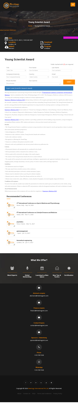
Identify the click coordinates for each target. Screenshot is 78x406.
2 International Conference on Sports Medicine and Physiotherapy (38, 203)
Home (30, 26)
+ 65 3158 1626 (39, 355)
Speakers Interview (70, 38)
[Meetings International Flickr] (51, 382)
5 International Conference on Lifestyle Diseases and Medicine (37, 212)
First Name (32, 67)
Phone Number (11, 81)
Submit (69, 82)
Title (7, 67)
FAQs (33, 393)
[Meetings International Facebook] (26, 382)
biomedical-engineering (24, 240)
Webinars (13, 30)
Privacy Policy (57, 393)
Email (53, 74)
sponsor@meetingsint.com (39, 340)
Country (31, 74)
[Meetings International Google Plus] (36, 382)
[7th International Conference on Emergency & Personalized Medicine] (11, 5)
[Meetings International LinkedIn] (41, 382)
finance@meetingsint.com (39, 311)
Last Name (55, 67)
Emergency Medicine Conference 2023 (15, 100)
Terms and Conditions (44, 393)
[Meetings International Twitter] (31, 382)
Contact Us (26, 393)
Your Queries (33, 81)
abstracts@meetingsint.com (39, 296)
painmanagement (22, 231)
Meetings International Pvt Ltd (38, 388)
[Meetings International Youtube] (46, 382)
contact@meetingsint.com (39, 325)
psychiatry (20, 222)
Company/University (12, 74)
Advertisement (5, 30)
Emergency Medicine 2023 (12, 109)
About (19, 393)
